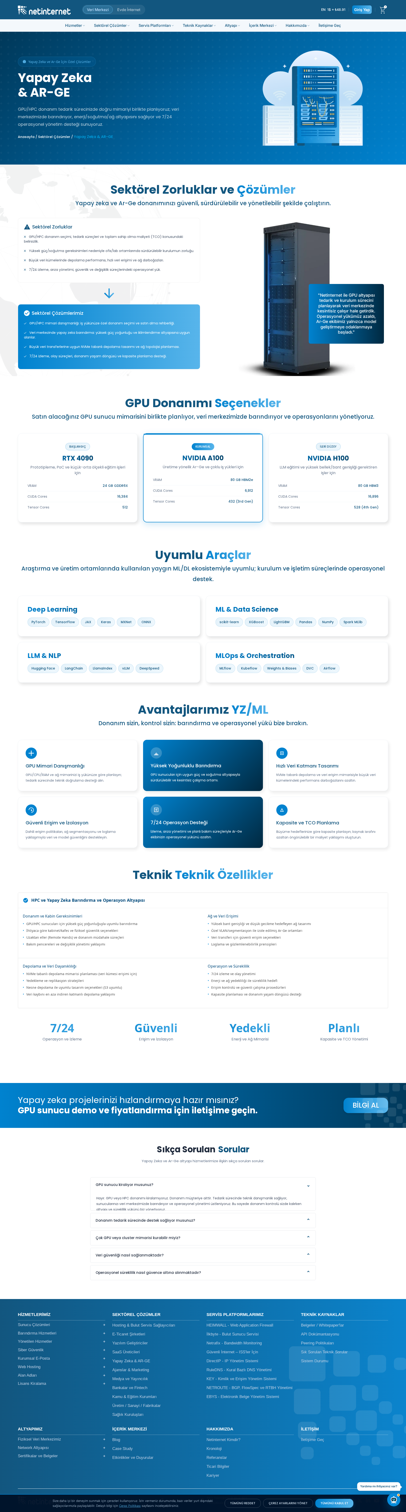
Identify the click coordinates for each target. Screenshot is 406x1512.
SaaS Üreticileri (126, 1352)
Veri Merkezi (98, 9)
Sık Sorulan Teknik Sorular (324, 1352)
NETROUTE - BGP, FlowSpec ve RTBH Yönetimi (250, 1388)
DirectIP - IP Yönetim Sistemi (232, 1361)
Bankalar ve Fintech (129, 1388)
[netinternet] (44, 9)
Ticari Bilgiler (218, 1466)
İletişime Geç (330, 25)
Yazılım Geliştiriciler (130, 1343)
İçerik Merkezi (261, 25)
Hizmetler (73, 25)
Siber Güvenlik (61, 1350)
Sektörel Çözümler (110, 25)
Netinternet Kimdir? (223, 1439)
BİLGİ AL (366, 1105)
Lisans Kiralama (61, 1383)
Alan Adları (61, 1375)
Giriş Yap (362, 9)
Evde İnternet (128, 9)
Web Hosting (61, 1367)
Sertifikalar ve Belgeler (61, 1456)
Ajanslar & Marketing (130, 1370)
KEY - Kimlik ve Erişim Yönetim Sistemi (242, 1379)
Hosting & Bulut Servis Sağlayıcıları (143, 1325)
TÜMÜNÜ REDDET (242, 1503)
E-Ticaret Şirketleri (128, 1334)
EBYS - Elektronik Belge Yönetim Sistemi (243, 1396)
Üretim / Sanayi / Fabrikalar (136, 1405)
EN (323, 10)
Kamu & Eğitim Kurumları (134, 1396)
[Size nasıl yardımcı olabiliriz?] (393, 1499)
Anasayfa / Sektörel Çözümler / (45, 136)
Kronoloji (214, 1448)
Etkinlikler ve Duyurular (132, 1457)
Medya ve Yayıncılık (130, 1379)
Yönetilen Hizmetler (61, 1341)
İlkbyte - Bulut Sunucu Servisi (233, 1334)
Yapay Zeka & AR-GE (131, 1361)
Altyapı (231, 25)
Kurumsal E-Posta (61, 1358)
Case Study (122, 1448)
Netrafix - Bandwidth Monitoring (234, 1343)
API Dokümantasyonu (320, 1334)
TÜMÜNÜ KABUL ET (334, 1503)
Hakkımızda (296, 25)
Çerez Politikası (130, 1506)
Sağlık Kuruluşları (128, 1414)
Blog (116, 1439)
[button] (203, 1184)
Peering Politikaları (317, 1343)
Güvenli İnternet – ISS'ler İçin (232, 1352)
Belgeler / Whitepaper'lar (322, 1325)
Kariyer (213, 1475)
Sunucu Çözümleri (61, 1325)
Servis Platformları (155, 25)
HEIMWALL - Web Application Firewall (240, 1325)
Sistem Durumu (314, 1361)
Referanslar (217, 1457)
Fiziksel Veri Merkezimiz (61, 1439)
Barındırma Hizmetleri (61, 1333)
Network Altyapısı (61, 1447)
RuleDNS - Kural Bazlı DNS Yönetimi (239, 1370)
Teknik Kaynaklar (198, 25)
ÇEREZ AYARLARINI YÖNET (288, 1503)
